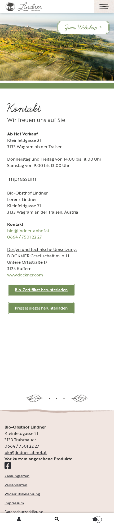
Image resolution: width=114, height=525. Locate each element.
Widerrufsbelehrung (22, 494)
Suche (57, 519)
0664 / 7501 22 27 (24, 237)
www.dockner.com (25, 275)
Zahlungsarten (17, 476)
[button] (41, 308)
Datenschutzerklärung (24, 511)
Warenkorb (88, 517)
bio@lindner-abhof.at (28, 230)
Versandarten (16, 485)
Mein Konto (19, 519)
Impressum (14, 503)
